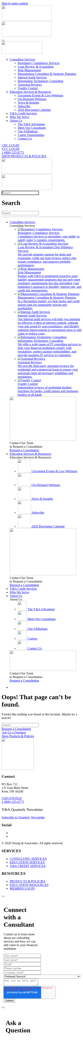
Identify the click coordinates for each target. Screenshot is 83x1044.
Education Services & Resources (30, 91)
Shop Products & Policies (18, 736)
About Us (16, 120)
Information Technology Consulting (40, 81)
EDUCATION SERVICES (27, 862)
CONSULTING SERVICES (28, 858)
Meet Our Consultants (32, 127)
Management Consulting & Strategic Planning (47, 74)
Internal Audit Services (32, 77)
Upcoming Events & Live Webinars (40, 95)
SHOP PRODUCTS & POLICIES (24, 156)
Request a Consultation (24, 450)
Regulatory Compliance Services (38, 63)
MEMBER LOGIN (22, 888)
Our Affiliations (28, 131)
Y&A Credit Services (23, 113)
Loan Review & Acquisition (36, 66)
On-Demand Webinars (32, 99)
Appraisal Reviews (30, 84)
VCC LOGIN (11, 149)
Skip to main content (15, 3)
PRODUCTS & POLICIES (27, 881)
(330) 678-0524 (12, 798)
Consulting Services (22, 59)
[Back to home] (22, 52)
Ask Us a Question (14, 732)
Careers (32, 638)
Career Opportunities (31, 135)
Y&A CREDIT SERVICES (28, 866)
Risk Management (29, 70)
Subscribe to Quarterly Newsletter (23, 817)
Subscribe (24, 106)
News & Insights (28, 102)
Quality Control (28, 88)
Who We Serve (19, 117)
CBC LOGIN (10, 145)
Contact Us (25, 138)
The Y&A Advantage (31, 124)
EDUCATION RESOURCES (29, 885)
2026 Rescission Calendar (34, 109)
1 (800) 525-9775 (13, 152)
